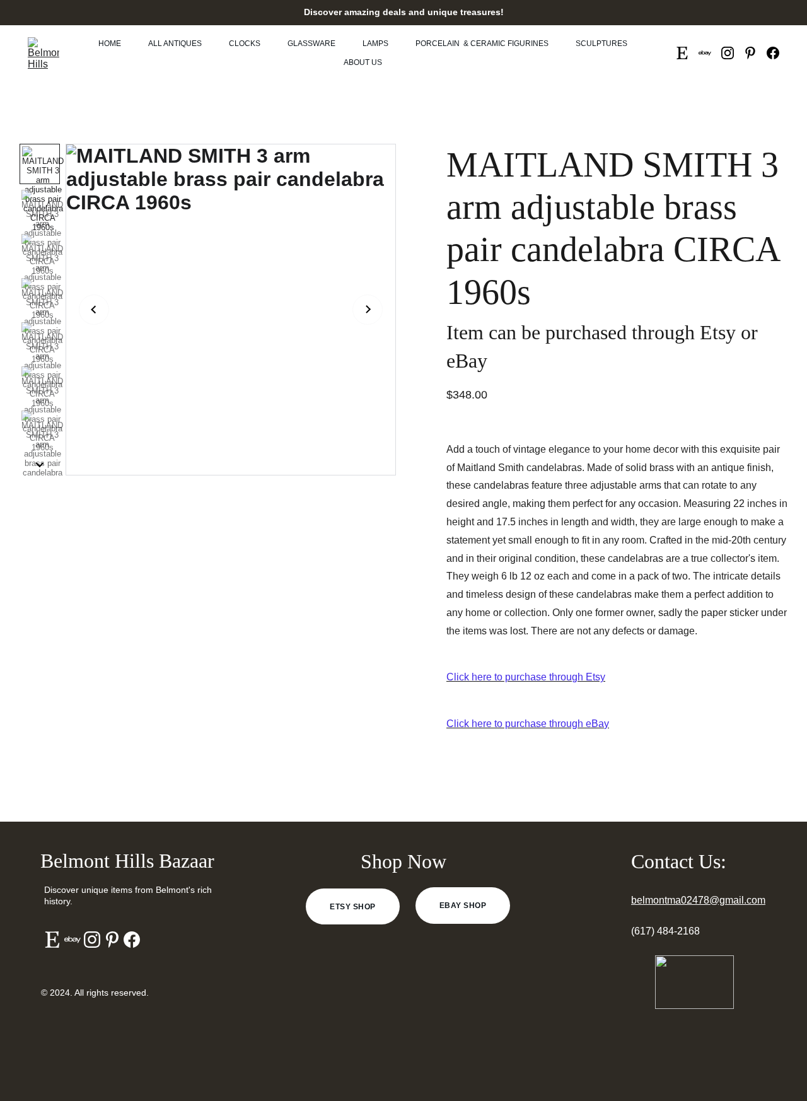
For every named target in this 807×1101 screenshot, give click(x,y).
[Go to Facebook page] (773, 53)
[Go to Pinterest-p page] (755, 53)
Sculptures (601, 43)
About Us (363, 62)
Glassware (311, 43)
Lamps (375, 43)
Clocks (244, 43)
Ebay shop (462, 905)
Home (109, 43)
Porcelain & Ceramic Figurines (482, 43)
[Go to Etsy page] (687, 53)
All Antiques (175, 43)
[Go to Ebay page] (710, 53)
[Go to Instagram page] (732, 53)
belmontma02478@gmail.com (698, 900)
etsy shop (352, 906)
